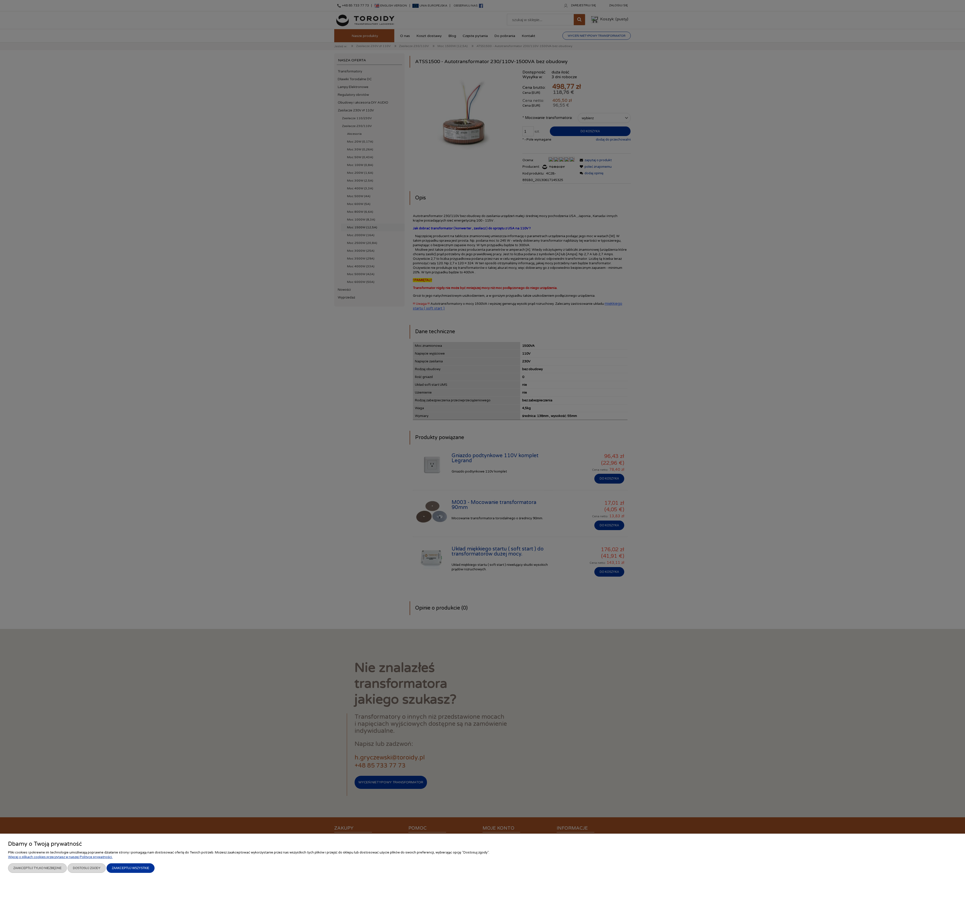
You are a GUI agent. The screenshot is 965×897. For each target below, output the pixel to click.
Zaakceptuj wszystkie (130, 868)
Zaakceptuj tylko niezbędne (37, 868)
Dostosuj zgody (87, 868)
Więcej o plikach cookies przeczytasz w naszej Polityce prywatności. (60, 857)
